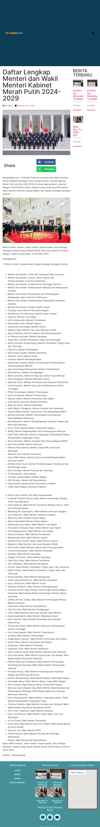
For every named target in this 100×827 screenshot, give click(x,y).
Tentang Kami (50, 765)
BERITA (17, 774)
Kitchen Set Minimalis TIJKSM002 (79, 94)
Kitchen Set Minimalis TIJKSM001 (57, 784)
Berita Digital (17, 765)
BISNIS (17, 778)
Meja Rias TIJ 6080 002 (77, 131)
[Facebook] (43, 817)
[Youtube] (57, 817)
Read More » (78, 110)
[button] (93, 33)
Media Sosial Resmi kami (50, 809)
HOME (17, 770)
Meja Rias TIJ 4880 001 (57, 801)
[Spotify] (50, 817)
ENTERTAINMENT (18, 782)
